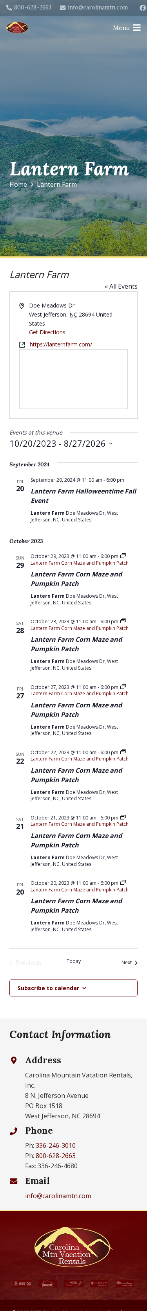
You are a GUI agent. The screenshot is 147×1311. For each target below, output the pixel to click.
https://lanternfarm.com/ (61, 344)
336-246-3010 (56, 1145)
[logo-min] (17, 27)
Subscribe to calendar (48, 988)
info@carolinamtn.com (58, 1195)
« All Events (121, 286)
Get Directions (47, 332)
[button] (127, 27)
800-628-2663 (56, 1155)
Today (74, 961)
